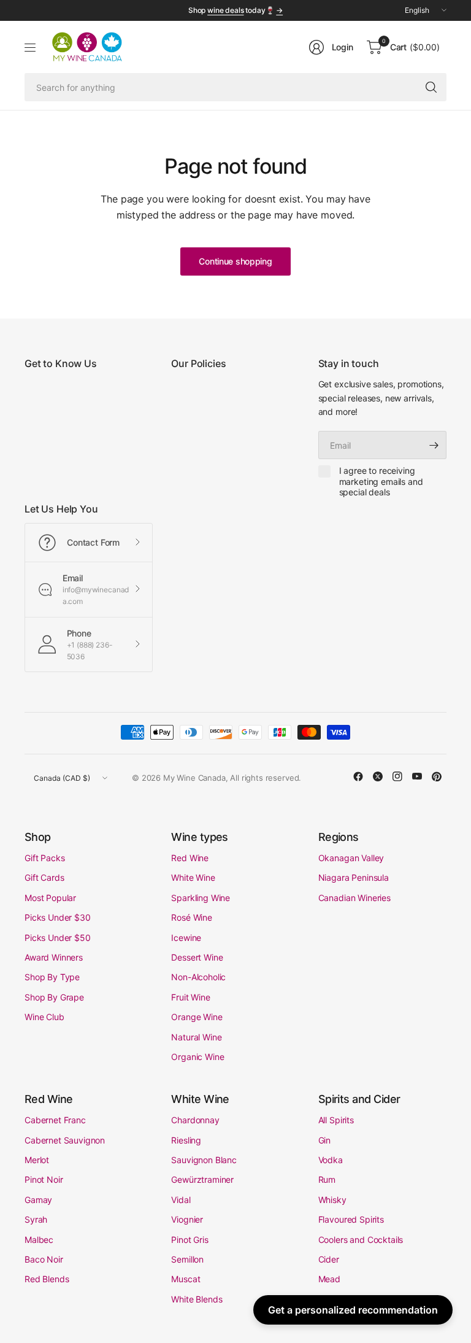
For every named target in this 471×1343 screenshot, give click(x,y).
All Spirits (336, 1120)
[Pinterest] (436, 776)
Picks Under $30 (58, 917)
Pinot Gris (189, 1239)
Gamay (38, 1199)
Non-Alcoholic (198, 977)
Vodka (330, 1160)
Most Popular (50, 897)
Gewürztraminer (202, 1179)
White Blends (196, 1299)
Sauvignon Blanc (204, 1160)
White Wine (193, 877)
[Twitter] (378, 776)
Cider (328, 1259)
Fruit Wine (190, 997)
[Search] (431, 87)
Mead (329, 1279)
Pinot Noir (44, 1179)
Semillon (187, 1259)
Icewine (186, 937)
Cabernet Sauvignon (65, 1140)
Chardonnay (195, 1120)
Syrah (36, 1219)
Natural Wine (196, 1037)
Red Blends (47, 1279)
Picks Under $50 (58, 937)
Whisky (332, 1199)
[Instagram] (397, 776)
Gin (324, 1140)
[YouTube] (417, 776)
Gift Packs (44, 858)
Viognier (187, 1219)
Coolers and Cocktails (361, 1239)
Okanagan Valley (351, 858)
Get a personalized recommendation (353, 1310)
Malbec (39, 1239)
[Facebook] (358, 776)
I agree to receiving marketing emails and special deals (381, 481)
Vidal (180, 1199)
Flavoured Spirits (351, 1219)
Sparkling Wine (200, 897)
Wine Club (44, 1017)
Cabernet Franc (55, 1120)
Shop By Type (52, 977)
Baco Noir (44, 1259)
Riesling (186, 1140)
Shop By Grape (54, 997)
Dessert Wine (197, 957)
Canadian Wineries (354, 897)
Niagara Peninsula (353, 877)
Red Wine (190, 858)
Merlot (37, 1160)
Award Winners (54, 957)
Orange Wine (196, 1017)
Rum (327, 1179)
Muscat (185, 1279)
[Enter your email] (434, 445)
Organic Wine (197, 1056)
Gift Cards (44, 877)
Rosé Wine (191, 917)
